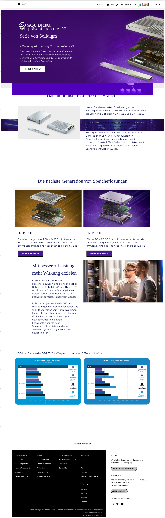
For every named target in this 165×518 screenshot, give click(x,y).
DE (135, 4)
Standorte (19, 472)
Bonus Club (63, 468)
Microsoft (85, 493)
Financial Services (44, 464)
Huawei (84, 472)
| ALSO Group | (157, 4)
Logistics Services (44, 472)
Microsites (63, 464)
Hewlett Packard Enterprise (92, 476)
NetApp (84, 497)
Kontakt (100, 4)
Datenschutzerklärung (84, 510)
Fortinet (84, 468)
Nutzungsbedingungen (94, 512)
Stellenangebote (21, 464)
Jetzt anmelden (119, 491)
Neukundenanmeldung (67, 459)
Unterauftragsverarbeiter (40, 510)
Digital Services (43, 459)
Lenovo (84, 489)
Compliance (19, 459)
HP (82, 481)
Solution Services (44, 476)
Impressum (98, 510)
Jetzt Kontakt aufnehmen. (123, 469)
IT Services (41, 468)
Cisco (83, 464)
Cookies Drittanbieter (65, 510)
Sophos (84, 502)
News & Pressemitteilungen (25, 468)
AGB (53, 510)
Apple (83, 459)
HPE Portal (85, 485)
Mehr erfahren (32, 69)
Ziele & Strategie (21, 476)
